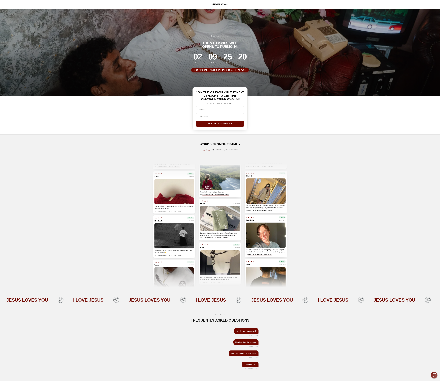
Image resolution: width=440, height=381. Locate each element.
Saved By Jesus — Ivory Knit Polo (168, 201)
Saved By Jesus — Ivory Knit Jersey (169, 246)
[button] (434, 375)
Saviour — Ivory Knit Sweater (212, 248)
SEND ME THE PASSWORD (220, 124)
